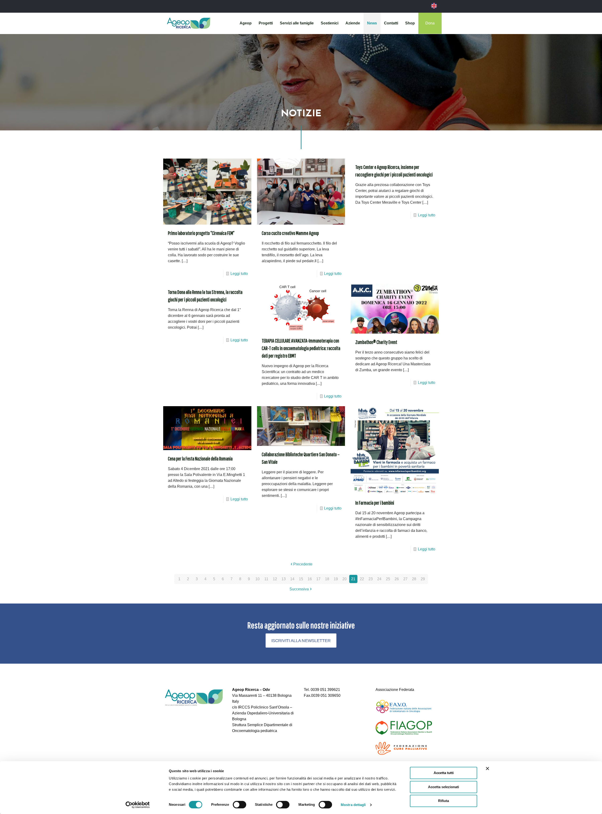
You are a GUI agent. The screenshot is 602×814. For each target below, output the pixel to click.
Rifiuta (443, 801)
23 (370, 579)
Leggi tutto (239, 274)
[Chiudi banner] (487, 768)
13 (283, 579)
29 (423, 579)
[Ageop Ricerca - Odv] (188, 23)
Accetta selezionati (443, 787)
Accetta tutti (444, 773)
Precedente (303, 564)
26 (397, 579)
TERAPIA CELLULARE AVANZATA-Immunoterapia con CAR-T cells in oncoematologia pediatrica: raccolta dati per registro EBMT (301, 348)
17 (318, 579)
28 (414, 579)
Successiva (299, 589)
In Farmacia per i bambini (374, 503)
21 (353, 579)
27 (405, 579)
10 (257, 579)
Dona (430, 23)
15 (301, 579)
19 (336, 579)
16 (310, 579)
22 (362, 579)
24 (379, 579)
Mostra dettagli (353, 805)
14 (292, 579)
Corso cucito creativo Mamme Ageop (290, 233)
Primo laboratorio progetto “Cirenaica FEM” (201, 233)
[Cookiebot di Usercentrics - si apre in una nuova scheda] (137, 804)
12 (275, 579)
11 (266, 579)
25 (388, 579)
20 (344, 579)
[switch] (239, 804)
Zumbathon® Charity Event (376, 342)
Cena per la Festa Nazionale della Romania (200, 458)
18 (327, 579)
